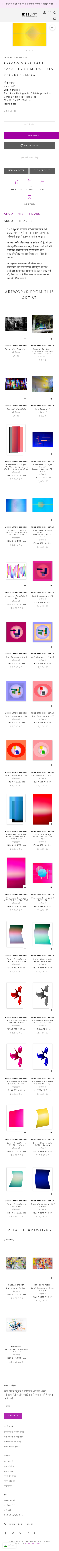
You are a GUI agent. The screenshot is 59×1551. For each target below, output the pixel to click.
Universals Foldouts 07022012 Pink (16, 1083)
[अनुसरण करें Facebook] (5, 1533)
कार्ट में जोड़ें (29, 124)
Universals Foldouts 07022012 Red (16, 1022)
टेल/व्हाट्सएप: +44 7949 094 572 (19, 1524)
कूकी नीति (8, 1510)
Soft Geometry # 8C (42, 596)
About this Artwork (22, 213)
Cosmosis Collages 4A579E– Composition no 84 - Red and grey (16, 467)
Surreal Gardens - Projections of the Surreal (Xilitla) (42, 351)
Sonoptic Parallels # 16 (16, 597)
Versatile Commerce (35, 1544)
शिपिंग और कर (9, 1481)
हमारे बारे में (8, 1461)
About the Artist (19, 221)
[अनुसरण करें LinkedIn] (35, 1533)
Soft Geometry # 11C (42, 657)
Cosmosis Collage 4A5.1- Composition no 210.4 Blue (16, 532)
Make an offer (16, 171)
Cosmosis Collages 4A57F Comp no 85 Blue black (16, 837)
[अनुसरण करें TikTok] (27, 1533)
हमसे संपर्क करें (9, 1466)
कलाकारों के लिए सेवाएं (12, 1442)
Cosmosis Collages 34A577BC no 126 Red (43, 837)
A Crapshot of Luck (16, 1288)
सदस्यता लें (13, 1416)
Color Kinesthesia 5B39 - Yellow (42, 1144)
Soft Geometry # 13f (43, 716)
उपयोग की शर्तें (9, 1500)
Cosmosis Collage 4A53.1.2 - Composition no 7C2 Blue (43, 533)
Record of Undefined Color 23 (16, 1351)
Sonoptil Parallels (16, 409)
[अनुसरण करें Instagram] (12, 1533)
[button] (9, 1545)
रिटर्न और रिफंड (10, 1476)
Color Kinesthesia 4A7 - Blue (43, 1205)
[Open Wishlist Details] (49, 12)
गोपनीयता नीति (9, 1505)
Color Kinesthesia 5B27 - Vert (16, 1205)
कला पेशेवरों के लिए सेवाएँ (13, 1437)
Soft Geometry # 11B (16, 716)
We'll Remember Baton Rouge (42, 1289)
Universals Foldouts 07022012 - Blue (42, 1083)
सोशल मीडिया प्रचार (11, 1447)
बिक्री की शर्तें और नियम (13, 1515)
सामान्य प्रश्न (9, 1471)
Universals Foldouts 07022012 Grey (42, 1022)
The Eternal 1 (42, 409)
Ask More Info (42, 171)
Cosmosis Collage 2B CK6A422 (42, 899)
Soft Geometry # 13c (42, 775)
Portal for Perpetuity (16, 349)
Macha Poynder (16, 1285)
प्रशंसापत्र (8, 1486)
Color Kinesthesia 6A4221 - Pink (16, 1144)
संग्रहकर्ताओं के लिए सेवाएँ (14, 1432)
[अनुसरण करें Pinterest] (20, 1533)
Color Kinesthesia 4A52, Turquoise (42, 960)
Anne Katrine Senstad (16, 58)
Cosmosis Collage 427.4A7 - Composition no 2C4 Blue (43, 468)
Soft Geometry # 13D (16, 775)
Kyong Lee (16, 1346)
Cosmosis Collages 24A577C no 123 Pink (16, 899)
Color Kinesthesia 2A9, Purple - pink (16, 960)
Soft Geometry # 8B (16, 657)
